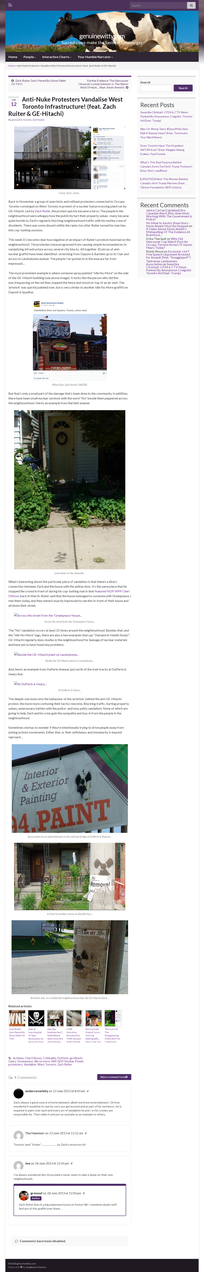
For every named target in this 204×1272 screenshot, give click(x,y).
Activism (18, 1058)
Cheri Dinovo (33, 1058)
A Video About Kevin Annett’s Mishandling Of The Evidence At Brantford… (168, 232)
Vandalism (30, 1064)
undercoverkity (36, 1091)
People (29, 57)
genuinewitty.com (102, 36)
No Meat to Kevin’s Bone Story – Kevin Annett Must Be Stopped (168, 224)
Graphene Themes (36, 1267)
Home (12, 57)
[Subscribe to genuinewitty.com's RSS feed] (10, 4)
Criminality (49, 1058)
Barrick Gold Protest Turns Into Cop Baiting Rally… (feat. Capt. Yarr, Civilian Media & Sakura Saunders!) (94, 1035)
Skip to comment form (112, 1076)
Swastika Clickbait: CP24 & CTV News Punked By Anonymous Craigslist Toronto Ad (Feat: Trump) (166, 116)
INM (53, 1061)
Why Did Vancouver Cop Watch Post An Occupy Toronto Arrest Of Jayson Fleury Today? (169, 243)
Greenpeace (25, 1061)
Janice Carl (153, 210)
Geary (12, 1061)
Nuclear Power (74, 1061)
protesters (15, 1064)
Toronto (27, 119)
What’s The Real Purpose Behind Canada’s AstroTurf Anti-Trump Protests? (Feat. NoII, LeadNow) (166, 166)
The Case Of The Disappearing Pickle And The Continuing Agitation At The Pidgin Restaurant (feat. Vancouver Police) (112, 1035)
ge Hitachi (76, 1058)
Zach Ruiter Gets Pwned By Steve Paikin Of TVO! (17, 1034)
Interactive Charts (56, 57)
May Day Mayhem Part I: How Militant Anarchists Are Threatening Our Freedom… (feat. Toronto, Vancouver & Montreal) (55, 1035)
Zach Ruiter (38, 119)
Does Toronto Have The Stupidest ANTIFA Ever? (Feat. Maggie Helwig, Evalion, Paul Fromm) (162, 150)
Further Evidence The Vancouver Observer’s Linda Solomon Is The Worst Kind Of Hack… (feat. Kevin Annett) (103, 84)
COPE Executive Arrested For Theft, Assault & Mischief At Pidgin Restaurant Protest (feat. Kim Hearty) (74, 1035)
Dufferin (63, 1058)
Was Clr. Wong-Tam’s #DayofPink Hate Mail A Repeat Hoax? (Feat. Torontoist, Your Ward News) (164, 133)
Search (145, 82)
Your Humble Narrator (95, 57)
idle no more (42, 1061)
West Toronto (46, 1064)
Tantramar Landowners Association (162, 262)
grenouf (16, 119)
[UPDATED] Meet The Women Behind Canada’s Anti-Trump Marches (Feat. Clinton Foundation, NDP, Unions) (164, 183)
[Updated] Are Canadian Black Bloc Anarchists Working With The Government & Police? (169, 214)
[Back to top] (195, 1263)
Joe (27, 1163)
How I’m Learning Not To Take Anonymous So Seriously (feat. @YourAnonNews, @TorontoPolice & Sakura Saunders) (36, 1035)
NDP (60, 1061)
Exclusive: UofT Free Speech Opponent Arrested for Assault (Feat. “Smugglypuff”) (168, 254)
